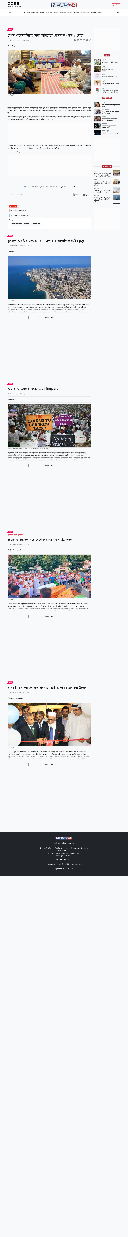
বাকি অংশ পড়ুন (49, 317)
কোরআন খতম (36, 224)
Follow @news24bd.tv (19, 210)
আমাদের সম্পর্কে (51, 864)
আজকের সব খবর (32, 12)
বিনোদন (93, 12)
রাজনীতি (69, 12)
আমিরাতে (26, 224)
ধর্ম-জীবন (63, 12)
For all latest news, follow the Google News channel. (50, 187)
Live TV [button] (115, 5)
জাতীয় (42, 12)
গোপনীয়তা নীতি (64, 864)
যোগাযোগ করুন (77, 864)
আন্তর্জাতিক (48, 12)
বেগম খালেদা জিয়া (17, 224)
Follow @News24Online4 (21, 215)
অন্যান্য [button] (100, 12)
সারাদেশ (76, 12)
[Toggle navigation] (10, 12)
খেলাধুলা (55, 12)
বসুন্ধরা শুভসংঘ (85, 12)
